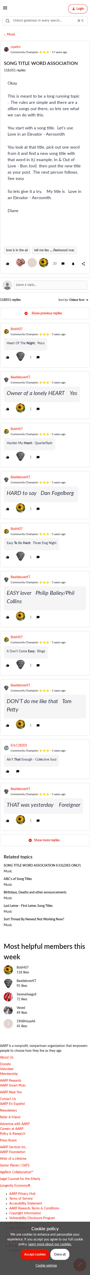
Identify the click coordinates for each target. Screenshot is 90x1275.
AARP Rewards (10, 1080)
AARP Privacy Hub (22, 1193)
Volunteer (7, 1069)
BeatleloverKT (20, 377)
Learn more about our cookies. (50, 1244)
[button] (5, 9)
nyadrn (16, 47)
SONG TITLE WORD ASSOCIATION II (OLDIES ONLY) (42, 865)
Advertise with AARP (15, 1124)
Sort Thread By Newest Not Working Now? (34, 919)
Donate (5, 1064)
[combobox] (45, 21)
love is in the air (17, 250)
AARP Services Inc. (13, 1147)
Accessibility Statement (25, 1203)
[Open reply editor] (45, 285)
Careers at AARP (11, 1129)
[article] (45, 345)
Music (11, 34)
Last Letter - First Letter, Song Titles (28, 906)
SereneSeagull (26, 994)
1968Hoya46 (26, 1021)
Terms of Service (21, 1198)
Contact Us (8, 1099)
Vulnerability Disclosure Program (32, 1218)
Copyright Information (25, 1213)
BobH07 (17, 329)
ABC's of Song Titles (18, 879)
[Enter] (7, 21)
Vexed (21, 1008)
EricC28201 (19, 745)
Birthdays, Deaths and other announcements (35, 892)
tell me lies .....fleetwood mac (54, 250)
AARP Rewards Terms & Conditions (34, 1208)
